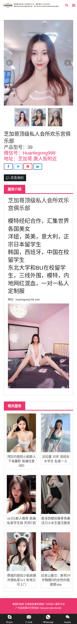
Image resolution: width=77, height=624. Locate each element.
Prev (9, 62)
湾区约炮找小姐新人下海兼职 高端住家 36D (21, 461)
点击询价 (16, 178)
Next (67, 62)
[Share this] (8, 166)
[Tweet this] (18, 166)
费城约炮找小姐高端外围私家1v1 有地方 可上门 (21, 580)
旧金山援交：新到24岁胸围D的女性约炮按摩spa (55, 580)
